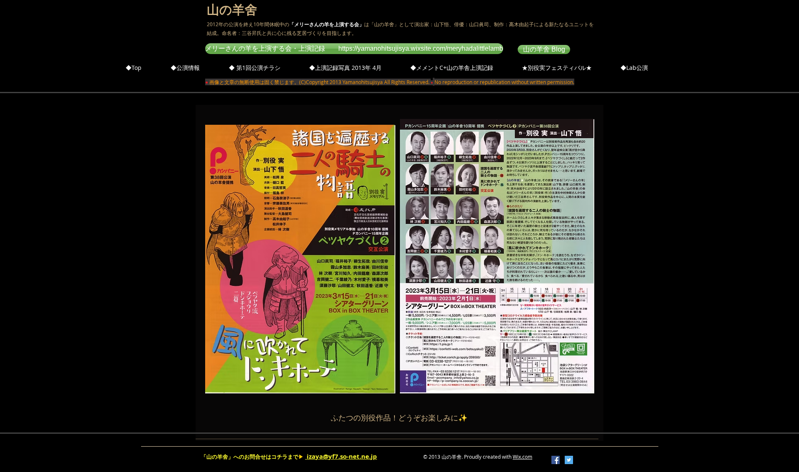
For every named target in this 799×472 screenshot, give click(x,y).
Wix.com (522, 456)
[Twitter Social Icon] (569, 460)
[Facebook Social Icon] (555, 460)
